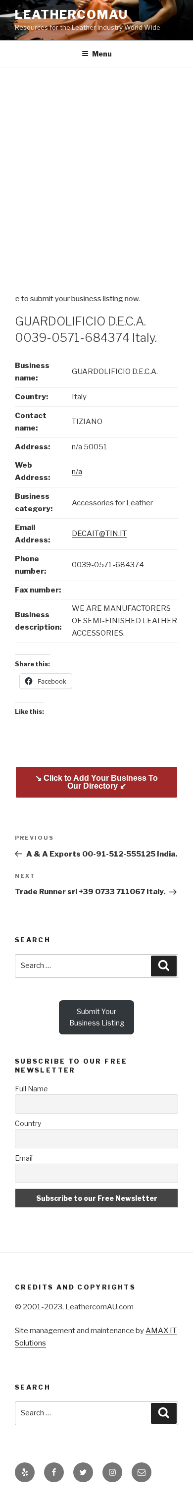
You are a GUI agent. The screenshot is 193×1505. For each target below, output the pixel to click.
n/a (77, 471)
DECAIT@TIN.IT (99, 533)
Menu (102, 54)
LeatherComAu (71, 14)
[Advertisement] (96, 169)
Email (24, 1158)
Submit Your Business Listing (96, 1017)
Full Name (31, 1088)
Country (28, 1123)
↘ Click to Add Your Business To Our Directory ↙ (96, 782)
